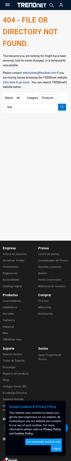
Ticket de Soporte (13, 360)
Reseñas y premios (49, 267)
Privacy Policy (52, 429)
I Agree (56, 448)
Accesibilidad (11, 279)
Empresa (9, 248)
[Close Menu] (7, 5)
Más (5, 333)
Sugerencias (10, 273)
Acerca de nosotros (15, 254)
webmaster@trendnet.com (39, 73)
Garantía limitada (13, 399)
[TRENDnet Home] (31, 5)
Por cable (8, 313)
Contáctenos (10, 267)
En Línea (43, 301)
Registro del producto (16, 373)
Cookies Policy (23, 433)
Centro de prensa (48, 254)
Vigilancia (9, 320)
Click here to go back (16, 82)
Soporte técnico (12, 354)
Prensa (43, 248)
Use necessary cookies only (43, 441)
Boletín (42, 273)
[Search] (51, 5)
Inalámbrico (10, 307)
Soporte (8, 348)
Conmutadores (12, 301)
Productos (10, 295)
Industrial (8, 326)
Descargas (9, 367)
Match (9, 98)
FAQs (6, 380)
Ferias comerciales (50, 279)
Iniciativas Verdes (13, 260)
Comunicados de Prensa (53, 260)
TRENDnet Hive (12, 339)
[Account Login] (61, 5)
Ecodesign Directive (15, 393)
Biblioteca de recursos (52, 286)
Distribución (45, 313)
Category (32, 98)
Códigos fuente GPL (15, 386)
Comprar (44, 295)
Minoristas (44, 307)
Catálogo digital (12, 286)
